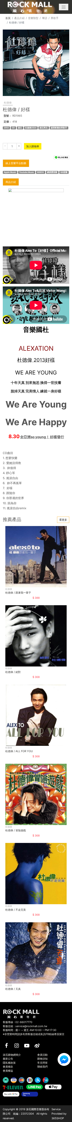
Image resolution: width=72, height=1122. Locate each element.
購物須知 (42, 1058)
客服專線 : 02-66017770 (17, 1022)
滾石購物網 (30, 7)
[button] (63, 7)
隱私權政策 (9, 1062)
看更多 (63, 519)
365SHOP (58, 1118)
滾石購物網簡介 (12, 1054)
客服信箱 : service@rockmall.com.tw (25, 1026)
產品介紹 (19, 18)
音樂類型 (33, 18)
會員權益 (8, 1070)
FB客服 (64, 1059)
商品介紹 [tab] (11, 181)
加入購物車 (32, 146)
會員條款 (8, 1066)
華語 (44, 18)
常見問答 (42, 1062)
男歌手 (55, 18)
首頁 (8, 18)
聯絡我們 (42, 1066)
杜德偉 (8, 102)
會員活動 (42, 1054)
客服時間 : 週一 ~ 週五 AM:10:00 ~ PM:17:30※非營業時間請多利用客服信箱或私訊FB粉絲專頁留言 (33, 1032)
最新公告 (8, 1058)
